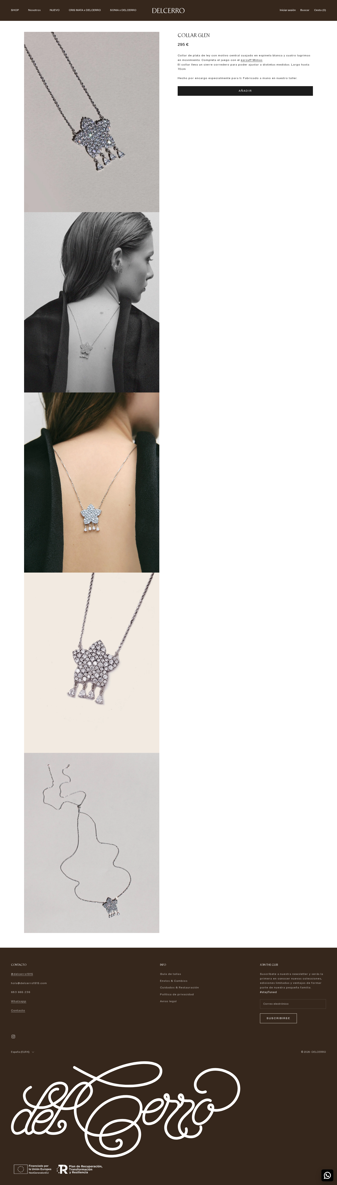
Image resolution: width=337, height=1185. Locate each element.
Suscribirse (278, 1018)
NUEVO (55, 10)
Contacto (18, 1010)
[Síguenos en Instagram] (13, 1036)
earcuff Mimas (251, 60)
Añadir (245, 91)
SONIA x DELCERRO (123, 10)
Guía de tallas (170, 974)
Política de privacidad (177, 994)
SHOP (15, 10)
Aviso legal (168, 1001)
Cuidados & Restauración (179, 987)
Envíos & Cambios (173, 981)
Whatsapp (18, 1001)
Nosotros (34, 10)
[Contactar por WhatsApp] (327, 1175)
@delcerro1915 (22, 974)
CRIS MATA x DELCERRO (85, 10)
